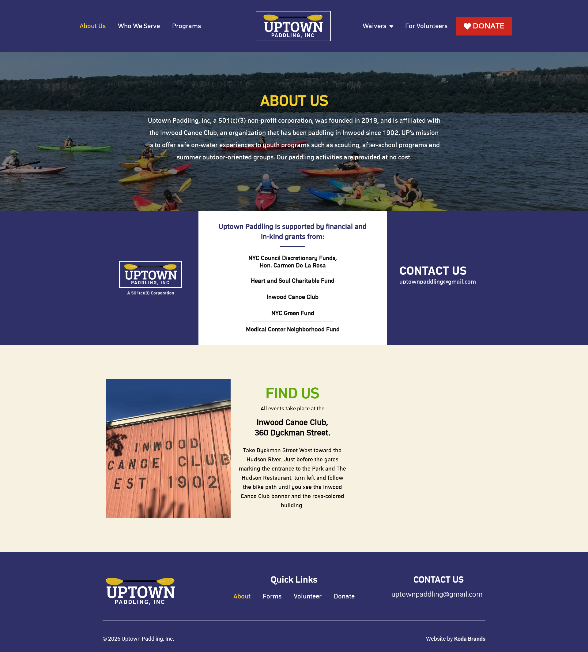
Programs (186, 26)
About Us (93, 26)
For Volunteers (426, 26)
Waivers (374, 26)
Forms (272, 596)
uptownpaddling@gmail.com (437, 282)
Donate (344, 596)
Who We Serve (139, 26)
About (242, 596)
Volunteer (308, 596)
